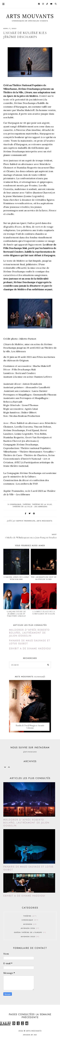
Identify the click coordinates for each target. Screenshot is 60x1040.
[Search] (48, 665)
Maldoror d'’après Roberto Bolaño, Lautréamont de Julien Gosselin (29, 632)
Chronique (15, 504)
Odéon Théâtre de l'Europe (29, 932)
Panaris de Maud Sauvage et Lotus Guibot (29, 642)
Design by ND (30, 1035)
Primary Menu (2, 4)
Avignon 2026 (30, 928)
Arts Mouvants (30, 16)
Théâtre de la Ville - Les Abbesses (30, 506)
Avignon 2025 (30, 936)
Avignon (29, 924)
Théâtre (27, 504)
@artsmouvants (30, 751)
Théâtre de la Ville (42, 504)
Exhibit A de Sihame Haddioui (30, 648)
